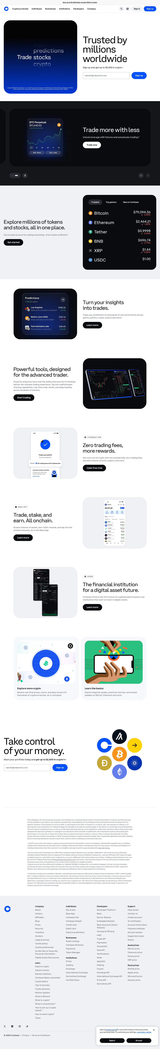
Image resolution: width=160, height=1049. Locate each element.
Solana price (133, 956)
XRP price (132, 960)
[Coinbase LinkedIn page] (12, 1026)
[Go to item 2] (16, 175)
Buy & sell (70, 910)
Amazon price (134, 980)
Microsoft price (135, 976)
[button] (36, 8)
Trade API (101, 939)
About (38, 910)
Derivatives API (104, 984)
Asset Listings (72, 941)
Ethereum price (135, 952)
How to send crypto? (44, 1014)
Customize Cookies (144, 1032)
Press (38, 925)
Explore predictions (75, 932)
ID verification (134, 921)
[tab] (95, 202)
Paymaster (102, 942)
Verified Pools (72, 980)
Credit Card (71, 925)
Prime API (101, 980)
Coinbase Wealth (74, 921)
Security (39, 928)
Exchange (70, 969)
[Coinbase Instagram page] (20, 1026)
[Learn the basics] (114, 662)
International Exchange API (109, 976)
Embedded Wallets (106, 921)
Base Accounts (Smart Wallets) (107, 926)
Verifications (103, 954)
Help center (133, 910)
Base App (70, 913)
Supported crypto (136, 936)
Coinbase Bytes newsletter (48, 978)
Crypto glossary (42, 989)
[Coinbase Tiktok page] (27, 1026)
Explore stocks (42, 970)
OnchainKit (102, 946)
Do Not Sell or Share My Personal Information (46, 952)
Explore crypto (42, 966)
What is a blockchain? (45, 1004)
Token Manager (73, 952)
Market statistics (43, 974)
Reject (112, 1040)
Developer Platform (106, 910)
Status (131, 940)
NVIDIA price (134, 969)
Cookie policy (41, 943)
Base (99, 913)
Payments (70, 949)
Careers (39, 913)
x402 (99, 935)
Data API (101, 950)
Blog (37, 921)
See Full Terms (104, 848)
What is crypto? (42, 1000)
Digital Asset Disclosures (47, 957)
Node (99, 957)
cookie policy (111, 1030)
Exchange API (103, 972)
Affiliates (39, 917)
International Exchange (77, 972)
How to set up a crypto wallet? (45, 1009)
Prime (69, 961)
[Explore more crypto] (46, 662)
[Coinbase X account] (5, 1026)
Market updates (42, 992)
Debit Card (71, 928)
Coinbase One (72, 917)
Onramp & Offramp (105, 931)
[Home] (6, 8)
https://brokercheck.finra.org (64, 860)
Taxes (38, 1018)
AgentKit (101, 961)
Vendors (39, 936)
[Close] (154, 1030)
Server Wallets (104, 917)
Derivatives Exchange (76, 976)
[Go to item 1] (12, 175)
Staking (69, 965)
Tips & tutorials (42, 985)
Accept (139, 1040)
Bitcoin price (134, 949)
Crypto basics (41, 981)
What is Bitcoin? (42, 996)
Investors (39, 932)
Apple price (133, 972)
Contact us (133, 913)
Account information (137, 925)
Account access (135, 932)
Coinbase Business (75, 945)
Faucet (100, 969)
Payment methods (136, 928)
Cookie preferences (44, 947)
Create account (135, 917)
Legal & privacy (42, 940)
